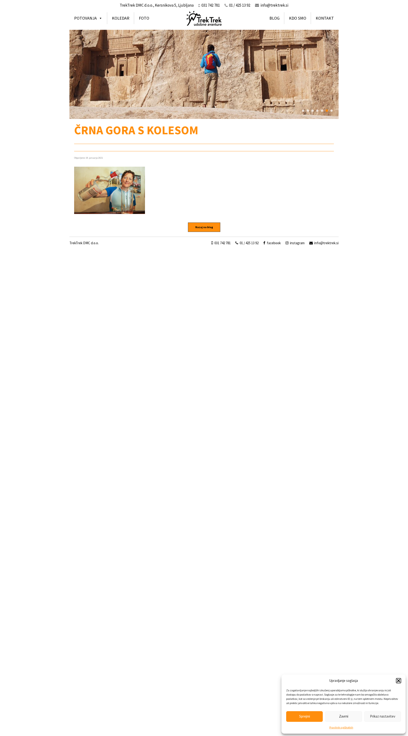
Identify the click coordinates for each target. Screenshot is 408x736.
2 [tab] (308, 110)
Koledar (120, 18)
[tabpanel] (204, 74)
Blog (274, 18)
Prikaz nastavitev (382, 716)
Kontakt (325, 18)
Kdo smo (297, 18)
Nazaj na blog (204, 227)
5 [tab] (322, 110)
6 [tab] (327, 110)
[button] (398, 680)
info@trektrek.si (274, 5)
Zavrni (343, 716)
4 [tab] (317, 110)
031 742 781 (222, 243)
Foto (144, 18)
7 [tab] (331, 110)
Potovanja (85, 18)
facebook (273, 243)
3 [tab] (312, 110)
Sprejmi (304, 716)
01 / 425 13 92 (249, 243)
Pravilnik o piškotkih (341, 727)
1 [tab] (303, 110)
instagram (297, 243)
